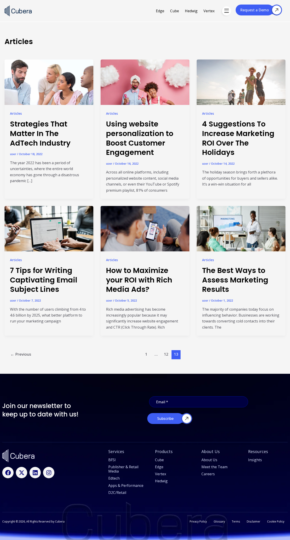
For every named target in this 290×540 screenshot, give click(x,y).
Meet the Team (214, 466)
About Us (209, 459)
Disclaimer (253, 521)
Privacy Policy (198, 521)
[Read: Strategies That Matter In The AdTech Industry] (49, 90)
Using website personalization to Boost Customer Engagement (139, 138)
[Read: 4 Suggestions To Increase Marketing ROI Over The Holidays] (241, 88)
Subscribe (165, 418)
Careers (208, 473)
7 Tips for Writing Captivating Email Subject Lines (43, 279)
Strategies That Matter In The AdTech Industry (40, 133)
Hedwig (191, 10)
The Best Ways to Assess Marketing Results (235, 279)
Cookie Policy (275, 521)
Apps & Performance (125, 485)
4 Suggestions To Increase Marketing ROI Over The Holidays (238, 138)
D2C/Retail (117, 492)
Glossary (219, 521)
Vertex (209, 10)
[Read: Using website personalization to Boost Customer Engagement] (145, 88)
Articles (16, 113)
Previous (20, 354)
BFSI (112, 459)
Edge (160, 10)
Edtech (114, 478)
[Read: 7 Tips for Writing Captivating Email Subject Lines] (49, 235)
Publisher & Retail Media (123, 469)
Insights (255, 459)
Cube (174, 10)
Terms (236, 521)
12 (166, 354)
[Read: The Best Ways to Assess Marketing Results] (241, 235)
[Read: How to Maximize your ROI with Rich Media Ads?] (145, 229)
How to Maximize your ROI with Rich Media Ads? (139, 279)
